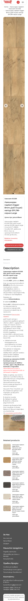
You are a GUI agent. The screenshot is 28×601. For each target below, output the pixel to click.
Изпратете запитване (14, 245)
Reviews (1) (6, 263)
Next (22, 105)
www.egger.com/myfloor (13, 413)
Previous (6, 105)
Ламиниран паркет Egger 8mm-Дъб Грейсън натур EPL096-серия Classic (18, 461)
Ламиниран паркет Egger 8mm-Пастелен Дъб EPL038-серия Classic (18, 448)
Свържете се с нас (14, 249)
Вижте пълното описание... (10, 239)
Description (6, 259)
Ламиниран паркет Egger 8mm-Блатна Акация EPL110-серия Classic (18, 485)
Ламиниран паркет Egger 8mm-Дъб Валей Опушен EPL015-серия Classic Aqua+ (18, 509)
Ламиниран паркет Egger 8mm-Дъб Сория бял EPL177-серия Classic (18, 497)
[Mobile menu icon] (23, 2)
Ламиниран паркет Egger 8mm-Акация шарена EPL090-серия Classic (18, 474)
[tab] (14, 259)
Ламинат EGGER (10, 199)
